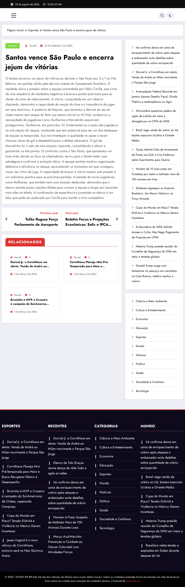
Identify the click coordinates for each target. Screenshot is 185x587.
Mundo (140, 346)
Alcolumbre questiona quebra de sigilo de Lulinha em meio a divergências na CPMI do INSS (154, 116)
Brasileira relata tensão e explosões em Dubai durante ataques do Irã (160, 550)
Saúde (139, 373)
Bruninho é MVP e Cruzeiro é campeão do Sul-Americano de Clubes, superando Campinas (30, 302)
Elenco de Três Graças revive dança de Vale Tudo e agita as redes (67, 468)
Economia (142, 319)
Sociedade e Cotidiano (150, 382)
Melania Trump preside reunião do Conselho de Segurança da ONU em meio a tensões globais (154, 251)
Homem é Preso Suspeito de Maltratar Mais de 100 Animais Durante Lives (68, 522)
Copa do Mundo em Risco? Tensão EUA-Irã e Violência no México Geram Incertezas (155, 213)
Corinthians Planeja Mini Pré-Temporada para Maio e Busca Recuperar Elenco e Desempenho (89, 264)
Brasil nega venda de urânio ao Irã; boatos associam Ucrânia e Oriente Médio (155, 135)
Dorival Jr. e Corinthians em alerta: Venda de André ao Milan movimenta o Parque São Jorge (28, 264)
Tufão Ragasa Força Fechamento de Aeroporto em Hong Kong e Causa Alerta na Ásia (36, 222)
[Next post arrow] (117, 219)
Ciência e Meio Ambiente (151, 301)
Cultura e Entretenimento (151, 310)
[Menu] (13, 15)
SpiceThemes (133, 581)
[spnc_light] (170, 15)
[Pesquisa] (162, 15)
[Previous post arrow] (6, 219)
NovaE (33, 45)
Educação (142, 328)
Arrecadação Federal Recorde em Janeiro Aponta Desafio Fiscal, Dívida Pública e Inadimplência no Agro (154, 96)
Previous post (49, 213)
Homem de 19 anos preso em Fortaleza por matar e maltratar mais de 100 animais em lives (155, 174)
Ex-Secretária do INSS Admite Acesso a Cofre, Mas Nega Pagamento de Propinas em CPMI (155, 232)
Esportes (12, 45)
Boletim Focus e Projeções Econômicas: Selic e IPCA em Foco (87, 222)
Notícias (141, 355)
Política (140, 364)
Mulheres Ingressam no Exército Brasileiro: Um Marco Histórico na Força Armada (153, 193)
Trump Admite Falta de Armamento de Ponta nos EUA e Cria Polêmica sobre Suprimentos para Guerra (155, 154)
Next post (71, 213)
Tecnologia (142, 391)
